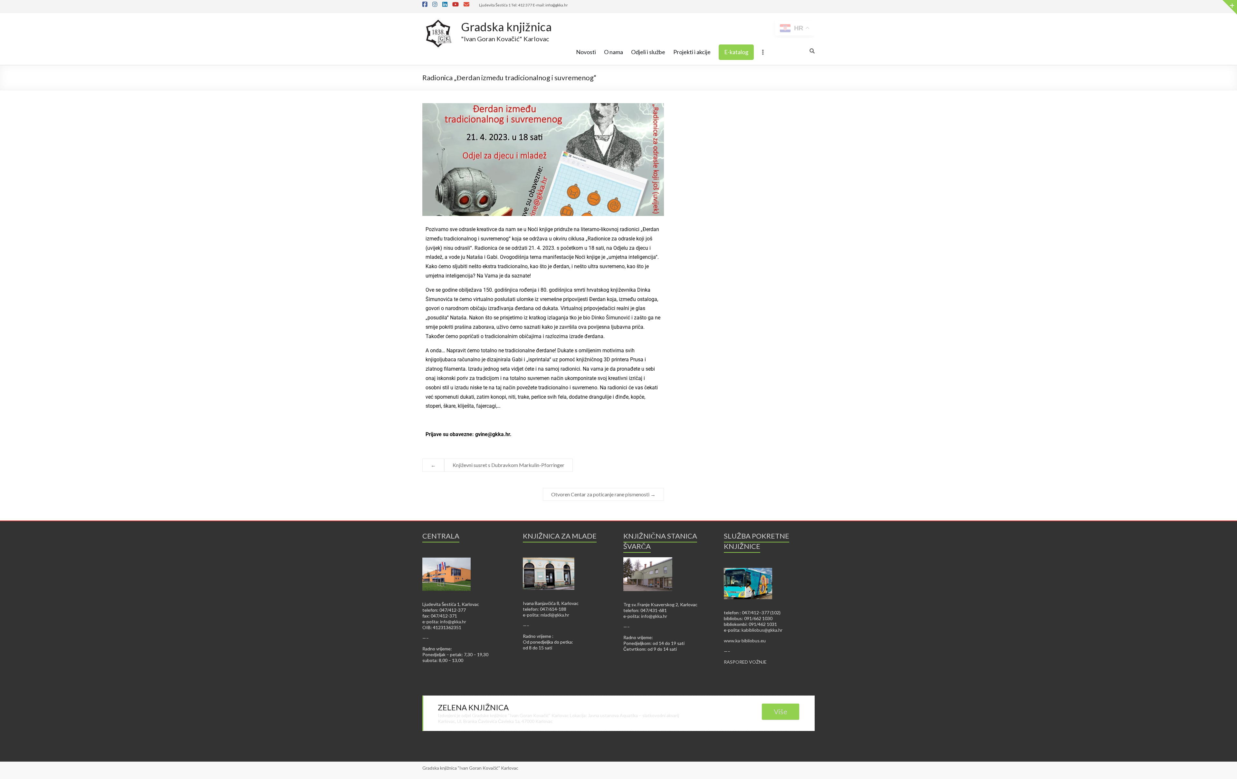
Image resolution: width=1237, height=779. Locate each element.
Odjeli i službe (648, 51)
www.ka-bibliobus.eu (745, 640)
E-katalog (736, 51)
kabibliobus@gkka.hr (762, 630)
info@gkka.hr (453, 621)
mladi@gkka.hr (555, 615)
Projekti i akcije (692, 51)
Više (780, 711)
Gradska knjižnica (506, 27)
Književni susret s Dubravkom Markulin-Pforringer (508, 465)
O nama (613, 51)
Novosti (586, 51)
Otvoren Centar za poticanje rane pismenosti (603, 494)
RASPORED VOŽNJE (745, 662)
